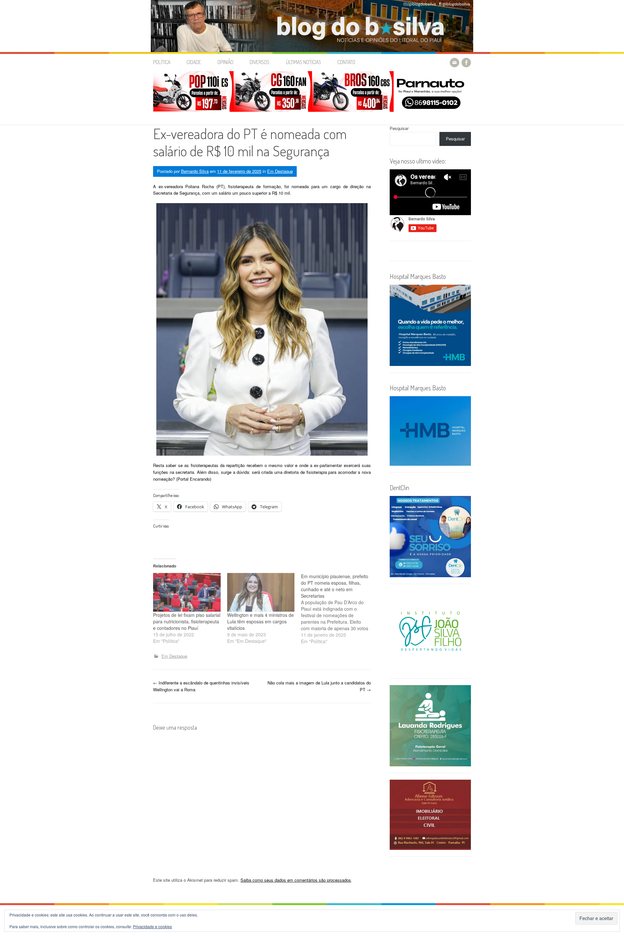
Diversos (259, 62)
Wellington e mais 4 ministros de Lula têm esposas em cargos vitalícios (260, 621)
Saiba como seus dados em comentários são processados (295, 880)
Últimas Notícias (303, 62)
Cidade (194, 62)
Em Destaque (280, 171)
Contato (346, 62)
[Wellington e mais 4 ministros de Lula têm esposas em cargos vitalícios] (261, 592)
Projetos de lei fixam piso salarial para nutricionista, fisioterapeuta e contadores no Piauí (186, 621)
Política (161, 62)
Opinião (225, 62)
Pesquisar (399, 128)
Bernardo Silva (195, 171)
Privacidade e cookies (152, 926)
